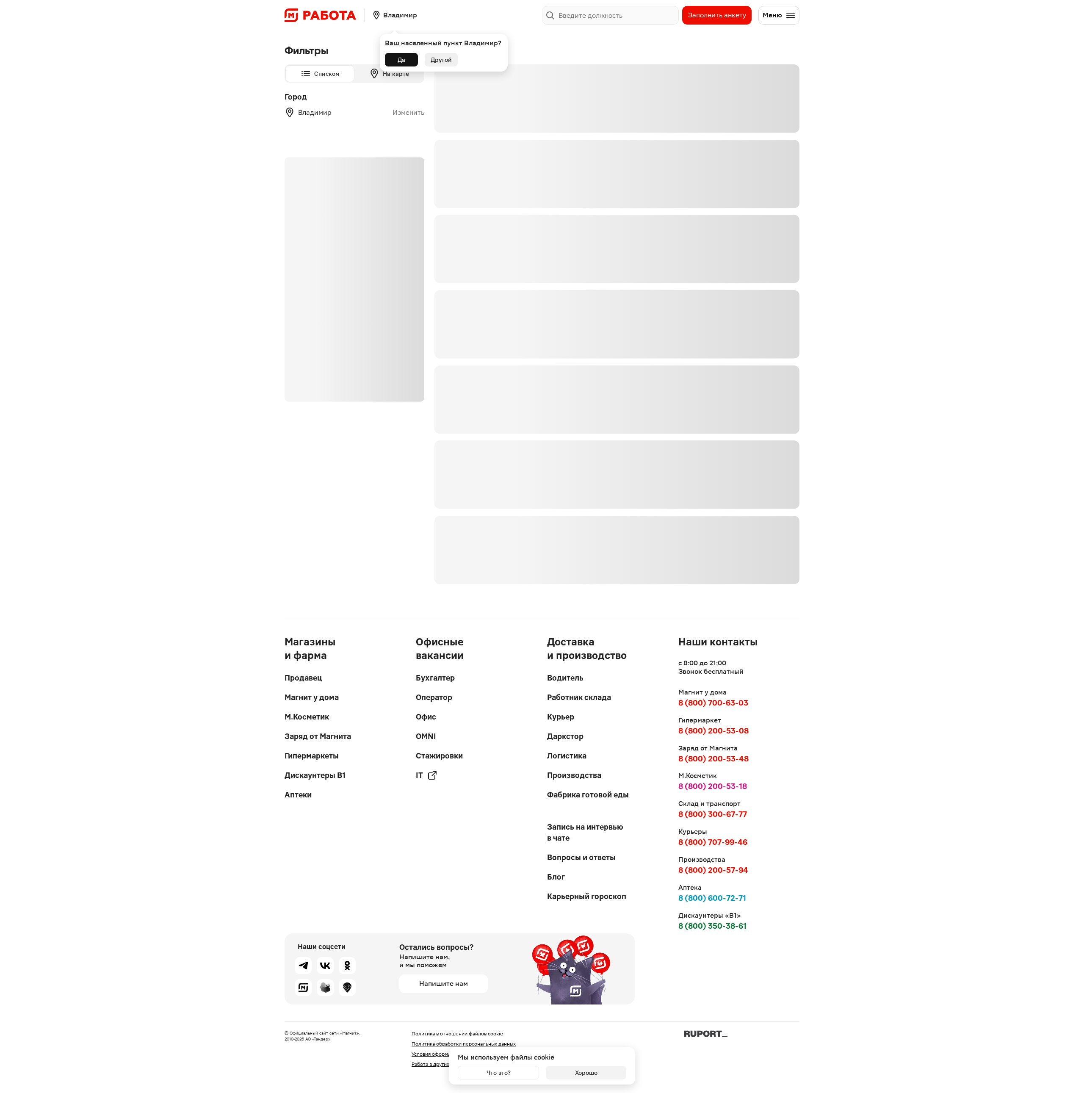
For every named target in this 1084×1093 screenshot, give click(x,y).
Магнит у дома (312, 697)
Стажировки (439, 755)
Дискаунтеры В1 (315, 775)
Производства (574, 775)
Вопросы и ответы (581, 857)
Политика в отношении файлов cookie (457, 1034)
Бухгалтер (435, 677)
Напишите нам (443, 984)
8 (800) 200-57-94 (713, 870)
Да (401, 59)
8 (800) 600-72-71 (712, 898)
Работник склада (579, 697)
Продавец (303, 677)
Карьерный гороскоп (586, 896)
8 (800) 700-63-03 (713, 702)
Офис (426, 716)
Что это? (499, 1072)
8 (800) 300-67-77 (712, 814)
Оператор (434, 697)
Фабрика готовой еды (588, 794)
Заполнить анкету (717, 15)
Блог (556, 876)
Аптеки (298, 794)
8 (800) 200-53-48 (713, 758)
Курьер (560, 716)
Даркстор (565, 736)
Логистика (566, 755)
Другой (441, 59)
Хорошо (586, 1072)
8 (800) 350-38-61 (712, 925)
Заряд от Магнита (318, 736)
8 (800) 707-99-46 (712, 842)
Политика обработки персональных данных (464, 1044)
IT (419, 775)
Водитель (565, 677)
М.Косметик (307, 716)
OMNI (426, 736)
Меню (772, 15)
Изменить (408, 112)
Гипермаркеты (312, 755)
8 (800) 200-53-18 (712, 786)
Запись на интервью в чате (585, 832)
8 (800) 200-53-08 (713, 730)
